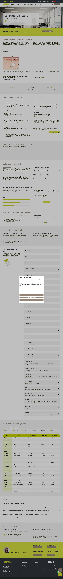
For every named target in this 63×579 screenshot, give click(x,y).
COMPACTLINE (7, 448)
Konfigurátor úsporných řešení (60, 574)
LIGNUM (5, 486)
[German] (55, 1)
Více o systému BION (54, 132)
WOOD (5, 439)
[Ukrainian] (59, 1)
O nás (35, 4)
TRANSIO (6, 491)
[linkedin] (51, 562)
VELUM (5, 462)
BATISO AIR (6, 468)
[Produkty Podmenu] (28, 4)
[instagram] (55, 562)
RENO (5, 446)
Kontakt (40, 4)
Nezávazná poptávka (47, 31)
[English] (54, 1)
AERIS (5, 477)
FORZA (5, 480)
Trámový (43, 430)
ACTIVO (5, 482)
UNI (5, 437)
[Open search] (53, 4)
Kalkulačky (12, 4)
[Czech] (52, 1)
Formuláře (37, 565)
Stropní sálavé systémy (7, 167)
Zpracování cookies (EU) (39, 569)
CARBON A (6, 444)
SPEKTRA (5, 457)
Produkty (26, 4)
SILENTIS (5, 484)
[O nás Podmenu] (37, 4)
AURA (5, 475)
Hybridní (25, 430)
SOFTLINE (6, 455)
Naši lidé (23, 565)
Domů (4, 6)
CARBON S (6, 442)
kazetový (52, 430)
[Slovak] (57, 1)
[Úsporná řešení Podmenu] (22, 4)
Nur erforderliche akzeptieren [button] (31, 297)
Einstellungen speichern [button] (31, 299)
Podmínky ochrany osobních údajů (40, 567)
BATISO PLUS (6, 464)
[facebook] (49, 562)
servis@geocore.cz (52, 568)
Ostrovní (34, 430)
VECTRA (5, 471)
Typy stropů (45, 202)
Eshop (56, 4)
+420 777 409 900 (52, 565)
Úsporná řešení (19, 4)
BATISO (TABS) (6, 466)
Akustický (6, 430)
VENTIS (5, 473)
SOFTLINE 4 (6, 453)
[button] (46, 171)
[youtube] (53, 562)
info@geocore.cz (6, 567)
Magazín (31, 4)
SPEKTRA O (6, 460)
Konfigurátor (6, 4)
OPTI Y (5, 451)
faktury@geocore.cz (6, 568)
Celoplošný (16, 430)
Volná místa (24, 566)
